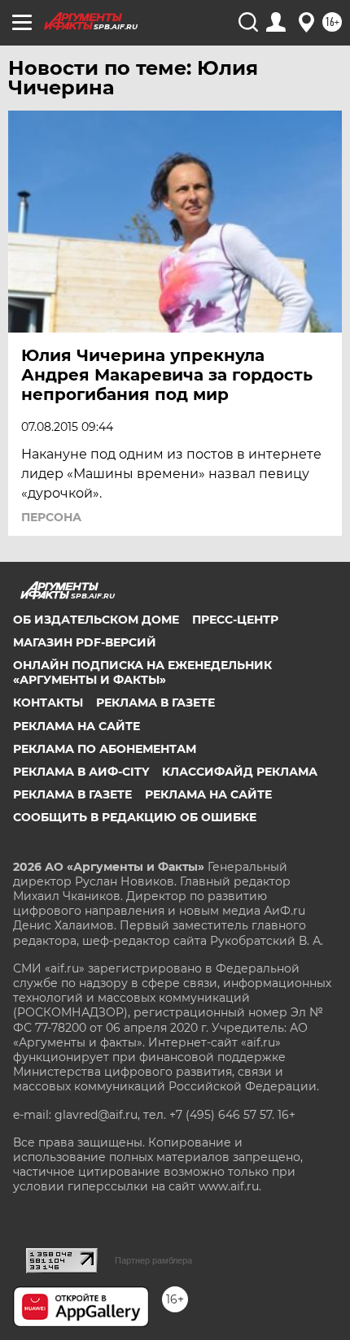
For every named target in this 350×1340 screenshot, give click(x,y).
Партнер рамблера (153, 1260)
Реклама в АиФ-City (81, 771)
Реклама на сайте (76, 726)
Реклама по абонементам (104, 749)
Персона (51, 517)
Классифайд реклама (239, 771)
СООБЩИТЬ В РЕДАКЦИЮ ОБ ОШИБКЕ (134, 817)
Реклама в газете (155, 702)
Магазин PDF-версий (84, 642)
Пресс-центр (235, 619)
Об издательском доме (96, 619)
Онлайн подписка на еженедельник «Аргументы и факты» (142, 672)
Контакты (48, 702)
